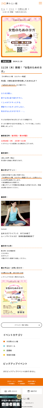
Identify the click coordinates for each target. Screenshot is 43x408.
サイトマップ (28, 403)
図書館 (9, 350)
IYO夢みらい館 (12, 341)
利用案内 (12, 383)
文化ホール (11, 346)
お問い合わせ (12, 391)
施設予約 (34, 391)
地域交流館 (11, 355)
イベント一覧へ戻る (21, 325)
